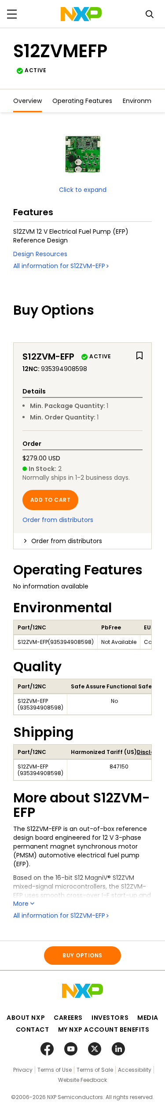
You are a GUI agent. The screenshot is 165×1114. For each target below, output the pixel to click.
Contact (32, 1029)
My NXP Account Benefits (104, 1029)
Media (147, 1017)
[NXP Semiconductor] (81, 14)
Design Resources (40, 254)
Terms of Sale (95, 1070)
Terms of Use (54, 1070)
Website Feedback (82, 1080)
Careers (68, 1017)
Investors (110, 1017)
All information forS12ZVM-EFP (59, 265)
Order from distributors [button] (66, 541)
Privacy (23, 1070)
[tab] (82, 541)
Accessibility (134, 1070)
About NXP (26, 1017)
